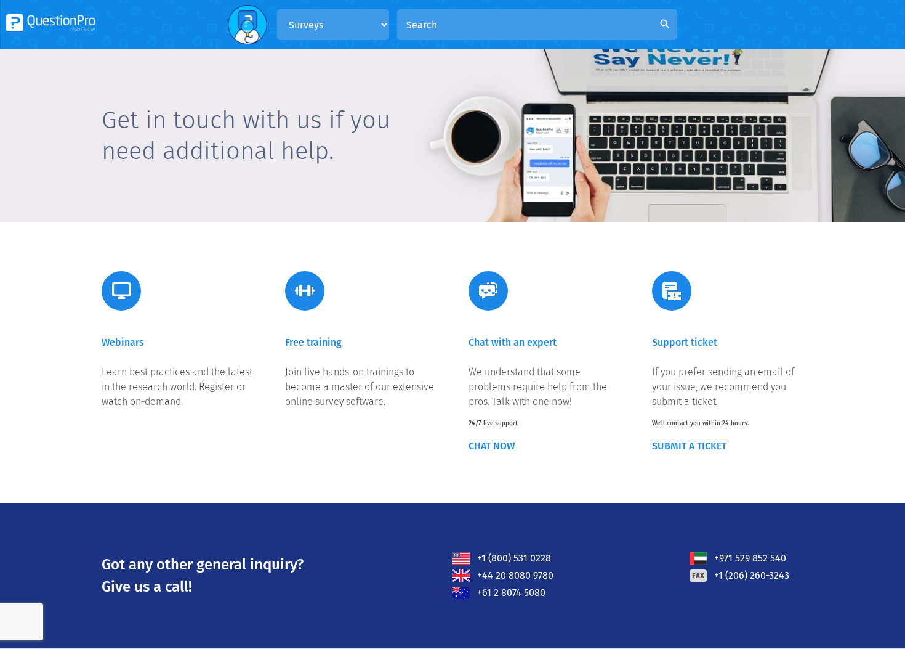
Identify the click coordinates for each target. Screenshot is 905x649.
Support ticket (684, 342)
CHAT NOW (492, 446)
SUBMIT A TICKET (689, 446)
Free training (313, 342)
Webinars (123, 342)
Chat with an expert (513, 342)
